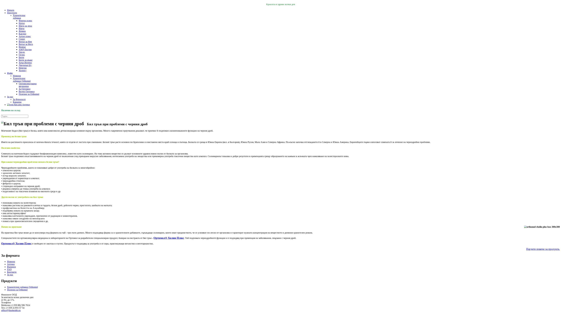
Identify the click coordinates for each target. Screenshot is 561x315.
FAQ (9, 269)
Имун (21, 28)
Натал (22, 23)
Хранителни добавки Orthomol (22, 79)
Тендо (22, 52)
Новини (17, 76)
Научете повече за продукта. (543, 249)
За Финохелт (19, 99)
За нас (10, 97)
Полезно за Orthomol (29, 94)
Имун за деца (25, 26)
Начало (10, 10)
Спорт (22, 39)
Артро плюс (25, 36)
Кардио (22, 34)
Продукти (12, 13)
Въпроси (11, 267)
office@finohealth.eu (11, 310)
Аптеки (26, 104)
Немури (23, 68)
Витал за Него (26, 44)
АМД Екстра (25, 49)
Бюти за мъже (25, 60)
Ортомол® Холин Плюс (169, 237)
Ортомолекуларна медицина (28, 85)
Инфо (10, 73)
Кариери (17, 102)
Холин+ (23, 70)
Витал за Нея (25, 41)
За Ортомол (24, 89)
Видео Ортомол (26, 91)
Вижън (22, 47)
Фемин (22, 31)
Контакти (12, 272)
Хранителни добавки (19, 16)
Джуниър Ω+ (25, 65)
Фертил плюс (25, 20)
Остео (22, 55)
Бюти (21, 57)
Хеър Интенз (25, 62)
